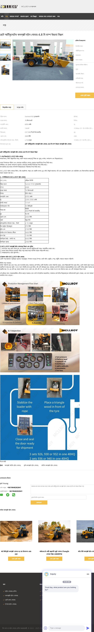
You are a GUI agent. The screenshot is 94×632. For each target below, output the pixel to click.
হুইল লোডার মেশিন (11, 591)
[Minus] (87, 574)
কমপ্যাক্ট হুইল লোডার (11, 595)
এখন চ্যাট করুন (16, 558)
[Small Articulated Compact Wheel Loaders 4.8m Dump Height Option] (5, 45)
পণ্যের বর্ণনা (20, 107)
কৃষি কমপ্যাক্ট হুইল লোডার (31, 465)
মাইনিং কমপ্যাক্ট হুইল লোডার (49, 465)
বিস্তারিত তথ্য (7, 107)
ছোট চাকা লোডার (10, 599)
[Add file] (45, 628)
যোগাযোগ (39, 502)
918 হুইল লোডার (10, 604)
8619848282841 (16, 491)
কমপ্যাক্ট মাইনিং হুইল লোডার (13, 465)
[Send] (88, 628)
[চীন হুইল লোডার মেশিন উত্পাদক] (9, 6)
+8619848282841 (14, 487)
